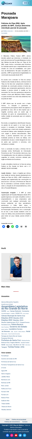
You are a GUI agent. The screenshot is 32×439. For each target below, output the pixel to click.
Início (7, 419)
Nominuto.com (5, 379)
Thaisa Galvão (5, 403)
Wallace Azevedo (8, 31)
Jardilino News (5, 377)
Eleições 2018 (7, 318)
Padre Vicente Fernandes (14, 333)
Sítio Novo (27, 344)
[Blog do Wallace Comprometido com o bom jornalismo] (6, 3)
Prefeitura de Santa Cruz (11, 340)
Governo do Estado (18, 327)
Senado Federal (25, 342)
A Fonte (3, 368)
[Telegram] (24, 435)
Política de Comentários (12, 422)
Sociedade (4, 33)
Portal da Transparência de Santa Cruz (12, 365)
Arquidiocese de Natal (7, 304)
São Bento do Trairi (19, 345)
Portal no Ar (4, 394)
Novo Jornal (4, 385)
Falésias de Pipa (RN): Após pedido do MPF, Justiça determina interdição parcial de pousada (15, 25)
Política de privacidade (19, 419)
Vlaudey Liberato (6, 409)
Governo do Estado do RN (9, 359)
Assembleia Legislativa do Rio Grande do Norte (14, 307)
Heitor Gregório (5, 374)
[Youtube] (16, 435)
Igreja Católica (4, 329)
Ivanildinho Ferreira (15, 329)
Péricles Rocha (26, 340)
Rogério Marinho (15, 342)
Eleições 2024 (18, 320)
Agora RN (4, 371)
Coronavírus (25, 311)
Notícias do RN (5, 382)
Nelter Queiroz (4, 333)
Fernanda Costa (5, 324)
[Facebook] (7, 435)
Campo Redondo (15, 311)
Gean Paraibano (5, 327)
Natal (28, 331)
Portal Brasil (4, 356)
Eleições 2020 (18, 318)
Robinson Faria (5, 342)
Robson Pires (5, 397)
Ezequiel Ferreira (24, 322)
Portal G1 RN (5, 391)
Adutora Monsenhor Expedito (9, 302)
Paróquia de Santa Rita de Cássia (11, 336)
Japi (12, 331)
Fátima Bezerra (17, 324)
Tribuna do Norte (6, 406)
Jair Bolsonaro (5, 331)
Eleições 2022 (6, 320)
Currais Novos (25, 313)
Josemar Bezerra (21, 331)
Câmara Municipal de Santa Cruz (13, 316)
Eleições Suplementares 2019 (10, 322)
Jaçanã (15, 331)
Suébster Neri (5, 400)
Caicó (8, 311)
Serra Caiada (9, 344)
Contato (24, 422)
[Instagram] (11, 435)
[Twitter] (20, 435)
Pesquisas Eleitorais (7, 338)
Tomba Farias (14, 347)
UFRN (22, 347)
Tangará (4, 347)
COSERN (12, 313)
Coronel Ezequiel (5, 313)
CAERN (3, 311)
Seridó (3, 345)
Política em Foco (6, 388)
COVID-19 (18, 313)
